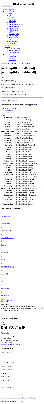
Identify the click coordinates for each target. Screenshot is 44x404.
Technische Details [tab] (11, 108)
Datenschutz (18, 398)
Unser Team (13, 56)
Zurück (3, 77)
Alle (10, 13)
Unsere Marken (10, 45)
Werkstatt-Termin (14, 49)
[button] (5, 216)
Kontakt (11, 58)
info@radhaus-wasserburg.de (10, 344)
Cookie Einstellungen (29, 398)
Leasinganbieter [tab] (10, 110)
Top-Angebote (9, 10)
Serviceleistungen (14, 50)
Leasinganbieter (14, 52)
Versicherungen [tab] (10, 112)
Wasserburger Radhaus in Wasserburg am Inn (15, 63)
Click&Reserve (10, 11)
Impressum (12, 60)
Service (7, 47)
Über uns (8, 54)
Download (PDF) (6, 301)
